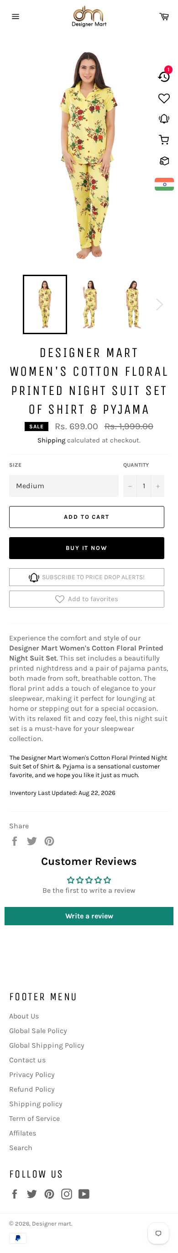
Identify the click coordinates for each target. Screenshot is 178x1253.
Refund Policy (32, 1089)
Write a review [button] (89, 916)
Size (15, 465)
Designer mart (51, 1223)
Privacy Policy (32, 1074)
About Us (24, 1016)
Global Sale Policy (38, 1030)
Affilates (22, 1133)
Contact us (27, 1060)
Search (20, 1147)
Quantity (136, 465)
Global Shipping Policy (46, 1045)
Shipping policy (36, 1103)
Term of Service (34, 1118)
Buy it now (87, 547)
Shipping (51, 440)
